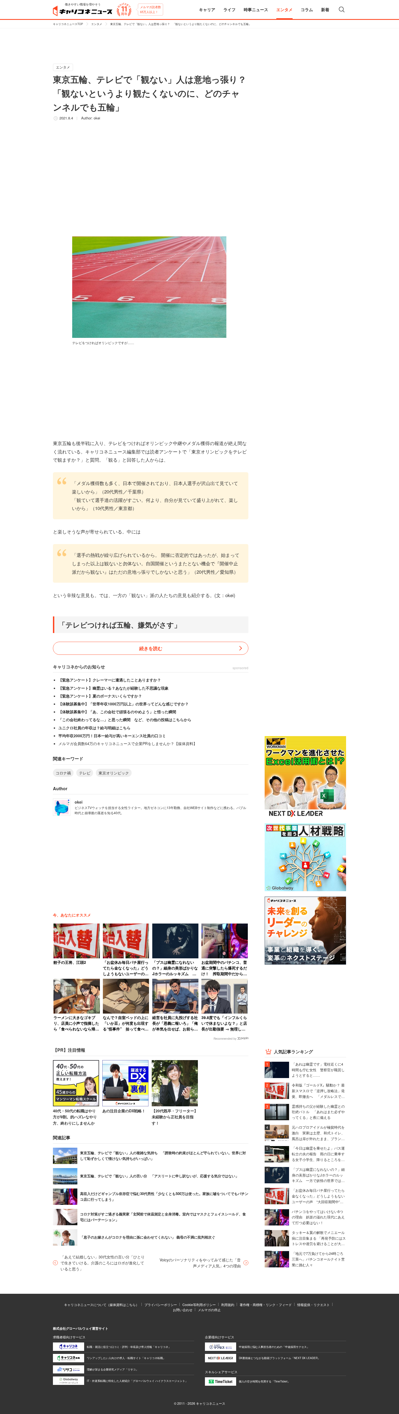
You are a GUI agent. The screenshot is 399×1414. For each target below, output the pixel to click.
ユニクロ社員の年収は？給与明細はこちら (94, 727)
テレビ (84, 773)
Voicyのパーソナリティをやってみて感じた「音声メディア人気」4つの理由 (200, 1262)
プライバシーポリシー (160, 1304)
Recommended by (225, 1039)
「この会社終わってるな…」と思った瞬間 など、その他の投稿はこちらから (124, 719)
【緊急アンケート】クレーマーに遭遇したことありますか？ (109, 680)
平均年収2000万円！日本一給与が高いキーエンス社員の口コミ (112, 735)
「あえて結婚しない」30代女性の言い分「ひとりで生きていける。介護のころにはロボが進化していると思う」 (103, 1263)
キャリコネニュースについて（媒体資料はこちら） (101, 1304)
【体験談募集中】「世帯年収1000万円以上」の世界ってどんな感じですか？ (123, 703)
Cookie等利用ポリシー (199, 1304)
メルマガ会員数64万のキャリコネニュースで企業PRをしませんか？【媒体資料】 (127, 743)
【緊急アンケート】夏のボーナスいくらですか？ (100, 696)
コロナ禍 (63, 773)
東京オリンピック (114, 773)
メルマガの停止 (209, 1309)
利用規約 (227, 1304)
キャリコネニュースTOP (68, 24)
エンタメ (96, 24)
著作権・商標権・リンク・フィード (266, 1304)
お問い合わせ (182, 1309)
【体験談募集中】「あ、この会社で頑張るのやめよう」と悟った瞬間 (117, 711)
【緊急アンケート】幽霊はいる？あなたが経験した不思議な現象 (113, 688)
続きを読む (150, 648)
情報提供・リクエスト (313, 1304)
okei (97, 118)
